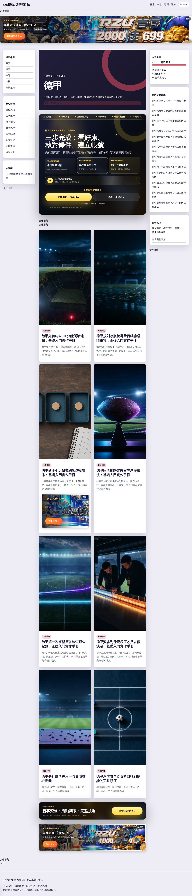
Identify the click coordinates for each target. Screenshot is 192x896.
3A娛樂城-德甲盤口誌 (16, 4)
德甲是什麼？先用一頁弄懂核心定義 (169, 103)
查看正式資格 (127, 811)
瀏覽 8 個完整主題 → (53, 103)
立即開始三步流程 (68, 197)
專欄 (166, 4)
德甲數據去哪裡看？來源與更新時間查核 (169, 185)
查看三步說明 (116, 197)
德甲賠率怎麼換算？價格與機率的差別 (169, 149)
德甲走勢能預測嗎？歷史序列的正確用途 (169, 205)
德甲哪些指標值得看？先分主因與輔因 (169, 195)
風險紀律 (10, 134)
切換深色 (183, 4)
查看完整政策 (159, 239)
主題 (159, 4)
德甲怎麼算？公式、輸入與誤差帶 (169, 131)
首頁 (8, 63)
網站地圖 (42, 886)
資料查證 (10, 115)
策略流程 (10, 128)
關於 (173, 4)
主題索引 (7, 886)
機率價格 (10, 122)
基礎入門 (10, 109)
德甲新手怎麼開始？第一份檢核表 (169, 167)
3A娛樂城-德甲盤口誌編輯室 (19, 176)
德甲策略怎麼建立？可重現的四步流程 (169, 159)
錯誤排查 (10, 140)
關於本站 (30, 886)
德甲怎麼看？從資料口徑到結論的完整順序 (169, 113)
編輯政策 (10, 87)
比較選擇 (10, 146)
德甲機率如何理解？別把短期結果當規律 (169, 139)
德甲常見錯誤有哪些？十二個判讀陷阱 (169, 175)
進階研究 (10, 152)
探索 (152, 4)
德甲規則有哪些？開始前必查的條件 (169, 123)
